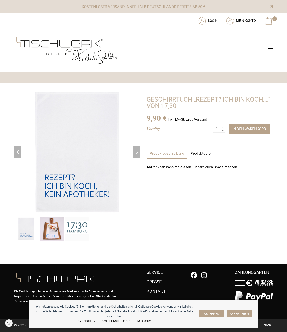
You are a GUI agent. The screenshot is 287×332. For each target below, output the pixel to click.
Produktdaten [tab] (201, 153)
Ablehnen (211, 314)
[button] (270, 50)
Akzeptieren (239, 314)
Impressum (144, 321)
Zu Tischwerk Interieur (42, 19)
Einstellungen (9, 323)
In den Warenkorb (249, 129)
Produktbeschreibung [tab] (167, 153)
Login (212, 21)
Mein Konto (246, 21)
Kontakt (266, 325)
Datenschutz (86, 321)
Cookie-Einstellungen (116, 321)
